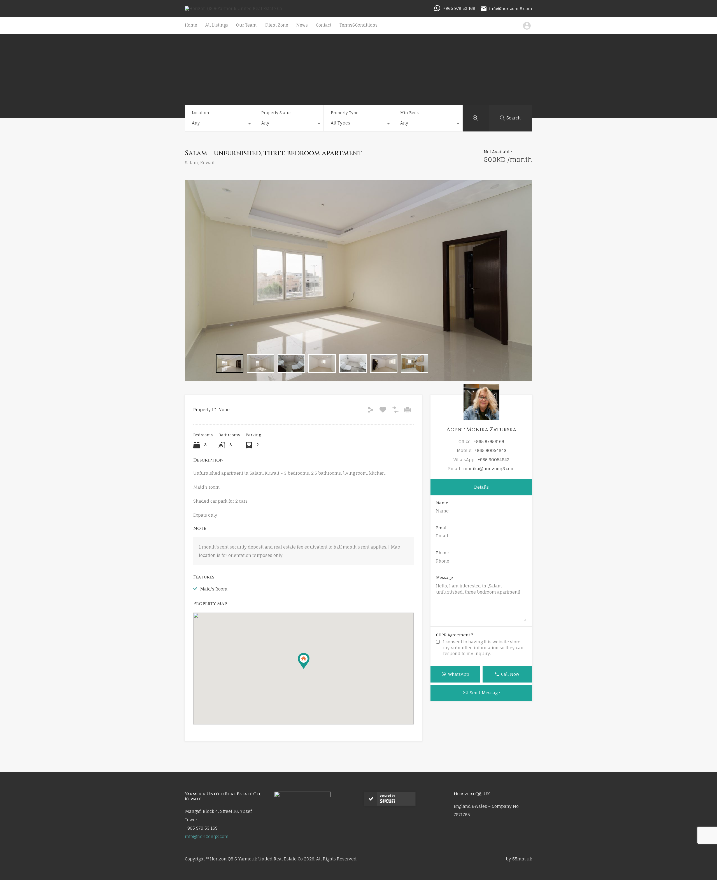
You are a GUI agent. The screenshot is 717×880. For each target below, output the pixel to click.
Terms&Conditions (358, 25)
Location (200, 112)
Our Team (246, 25)
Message (444, 578)
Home (191, 25)
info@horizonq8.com (510, 8)
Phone (442, 553)
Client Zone (276, 25)
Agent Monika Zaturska (481, 429)
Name (442, 503)
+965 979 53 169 (459, 8)
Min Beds (409, 112)
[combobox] (219, 124)
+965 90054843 (490, 450)
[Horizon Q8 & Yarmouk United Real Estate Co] (233, 8)
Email (442, 528)
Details (481, 487)
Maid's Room (213, 589)
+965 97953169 (489, 441)
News (302, 25)
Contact (323, 25)
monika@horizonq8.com (489, 468)
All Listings (216, 25)
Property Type (344, 112)
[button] (303, 661)
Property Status (276, 112)
